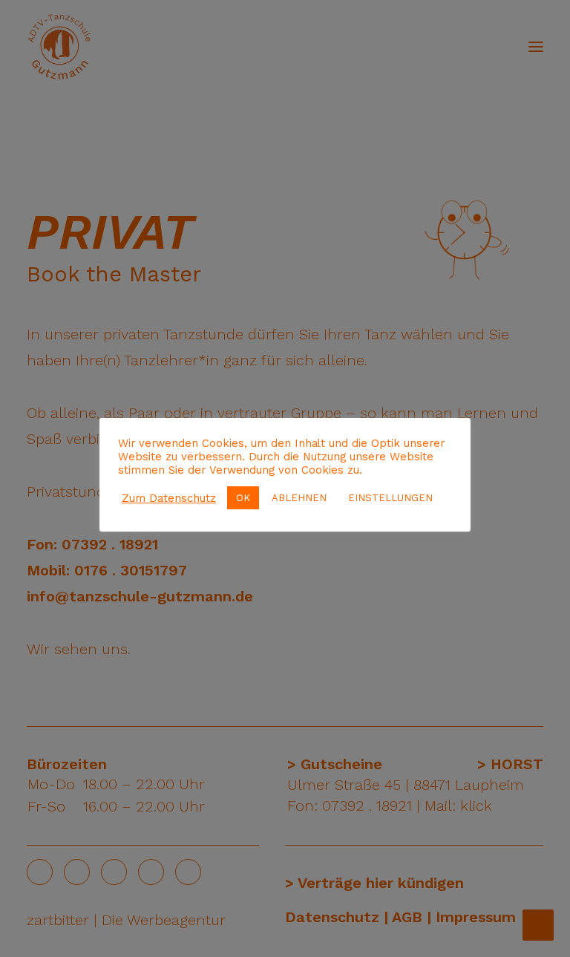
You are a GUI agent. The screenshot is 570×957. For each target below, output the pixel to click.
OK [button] (243, 497)
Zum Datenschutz (169, 498)
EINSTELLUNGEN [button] (390, 497)
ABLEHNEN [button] (299, 497)
